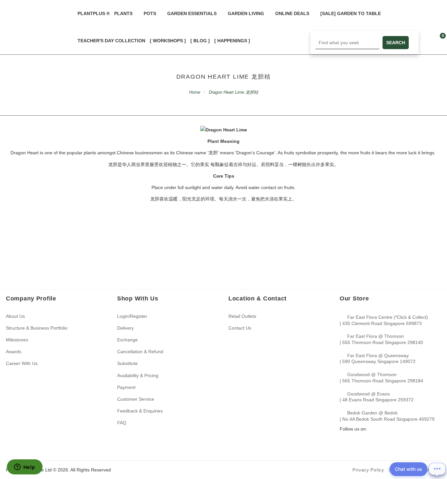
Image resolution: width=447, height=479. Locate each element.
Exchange (127, 339)
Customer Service (135, 399)
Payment (126, 387)
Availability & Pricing (137, 375)
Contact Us (239, 328)
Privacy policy (368, 469)
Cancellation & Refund (140, 351)
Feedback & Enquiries (140, 410)
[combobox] (347, 42)
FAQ (121, 422)
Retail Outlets (242, 316)
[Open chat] (437, 469)
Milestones (17, 339)
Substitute (127, 363)
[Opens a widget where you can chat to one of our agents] (25, 467)
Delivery (125, 328)
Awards (13, 351)
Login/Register (132, 316)
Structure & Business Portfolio (36, 328)
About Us (15, 316)
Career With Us (22, 363)
